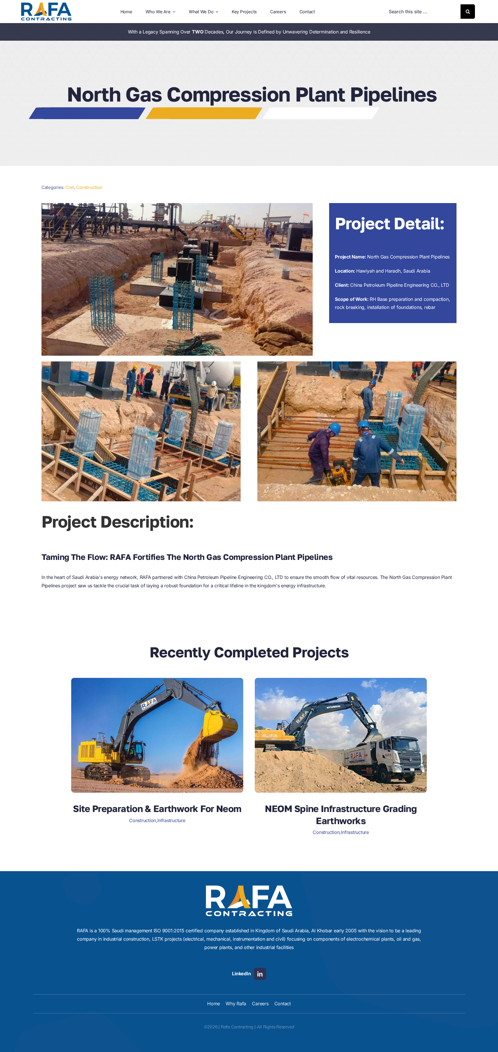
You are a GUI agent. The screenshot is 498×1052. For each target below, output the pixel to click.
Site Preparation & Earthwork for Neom (157, 808)
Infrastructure (171, 820)
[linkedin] (260, 974)
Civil (69, 187)
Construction (89, 187)
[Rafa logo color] (46, 5)
